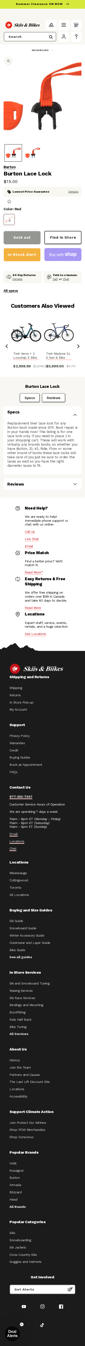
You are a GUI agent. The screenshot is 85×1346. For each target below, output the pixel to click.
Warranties (17, 743)
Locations (16, 841)
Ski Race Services (22, 998)
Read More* (34, 572)
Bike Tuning (17, 1027)
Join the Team (20, 1067)
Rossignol (16, 1170)
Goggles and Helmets (25, 1262)
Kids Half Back (20, 1019)
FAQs (13, 772)
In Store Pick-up (21, 702)
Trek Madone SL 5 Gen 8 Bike (58, 355)
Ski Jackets (17, 1247)
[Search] (51, 37)
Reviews (53, 398)
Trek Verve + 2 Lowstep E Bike (25, 355)
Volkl (13, 1163)
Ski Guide (16, 921)
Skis (12, 1233)
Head (13, 1199)
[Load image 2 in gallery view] (32, 152)
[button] (63, 25)
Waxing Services (21, 990)
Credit (13, 750)
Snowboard (40, 50)
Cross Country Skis (23, 1255)
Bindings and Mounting (26, 1005)
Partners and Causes (24, 1075)
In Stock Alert (22, 255)
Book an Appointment (25, 764)
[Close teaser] (22, 1324)
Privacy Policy (19, 736)
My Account (18, 709)
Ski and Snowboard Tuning (29, 983)
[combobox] (30, 36)
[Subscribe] (70, 1289)
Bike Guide (17, 950)
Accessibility (18, 1096)
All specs (11, 290)
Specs (30, 398)
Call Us (30, 531)
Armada (15, 1185)
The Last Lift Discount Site (29, 1082)
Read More (33, 608)
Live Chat (32, 539)
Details (73, 191)
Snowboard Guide (22, 928)
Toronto (15, 887)
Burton (9, 167)
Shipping (15, 688)
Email (29, 546)
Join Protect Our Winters (27, 1122)
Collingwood (18, 880)
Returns (15, 695)
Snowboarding (20, 1240)
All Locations (19, 895)
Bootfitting (17, 1012)
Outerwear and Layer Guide (29, 943)
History (14, 1060)
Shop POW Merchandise (27, 1130)
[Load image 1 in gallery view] (13, 152)
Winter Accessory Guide (26, 935)
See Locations (35, 634)
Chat (66, 279)
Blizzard (15, 1192)
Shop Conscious (21, 1137)
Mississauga (18, 873)
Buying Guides (19, 757)
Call (55, 279)
